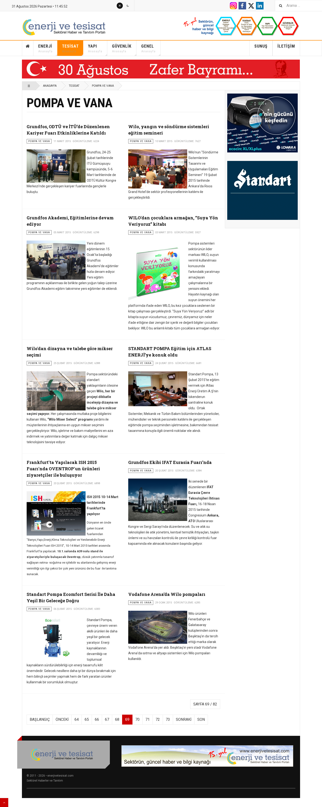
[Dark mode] (128, 6)
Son (201, 719)
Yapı (95, 48)
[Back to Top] (4, 802)
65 (87, 719)
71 (147, 719)
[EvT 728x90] (207, 756)
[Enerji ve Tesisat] (69, 27)
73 (168, 719)
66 (97, 719)
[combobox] (298, 5)
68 (117, 719)
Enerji (45, 48)
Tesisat (70, 48)
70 (137, 719)
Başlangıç (40, 719)
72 (158, 719)
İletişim (286, 46)
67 (107, 719)
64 (76, 719)
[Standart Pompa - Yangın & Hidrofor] (262, 190)
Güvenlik (122, 48)
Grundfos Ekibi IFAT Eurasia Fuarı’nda (170, 462)
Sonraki (183, 719)
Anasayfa (27, 48)
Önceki (62, 719)
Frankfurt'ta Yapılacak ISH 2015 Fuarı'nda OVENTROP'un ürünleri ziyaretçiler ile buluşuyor (63, 468)
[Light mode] (120, 6)
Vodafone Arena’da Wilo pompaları (166, 594)
